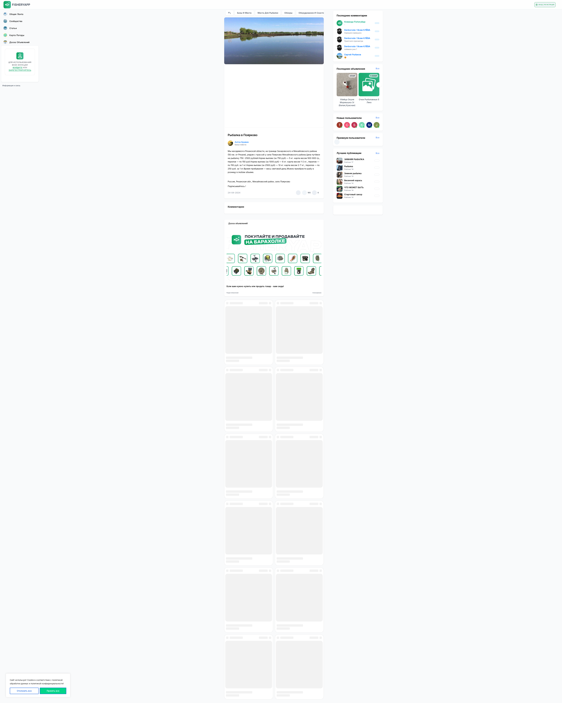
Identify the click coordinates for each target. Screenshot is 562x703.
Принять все (53, 691)
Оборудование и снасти (311, 13)
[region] (38, 685)
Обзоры (288, 13)
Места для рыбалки (268, 13)
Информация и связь (11, 85)
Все (377, 68)
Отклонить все (24, 691)
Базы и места (244, 13)
